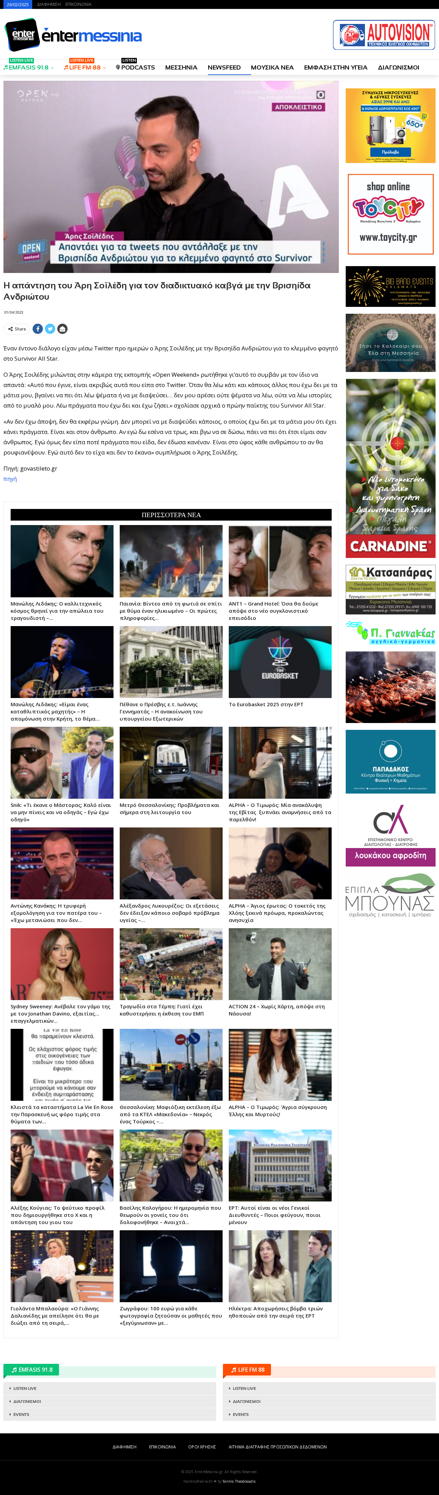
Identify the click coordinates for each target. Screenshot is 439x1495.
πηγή (10, 479)
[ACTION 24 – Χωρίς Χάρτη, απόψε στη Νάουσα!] (280, 964)
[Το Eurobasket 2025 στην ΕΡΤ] (280, 662)
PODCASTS (138, 65)
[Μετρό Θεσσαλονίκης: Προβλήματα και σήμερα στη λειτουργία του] (171, 763)
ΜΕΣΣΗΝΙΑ (181, 67)
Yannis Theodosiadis (239, 1481)
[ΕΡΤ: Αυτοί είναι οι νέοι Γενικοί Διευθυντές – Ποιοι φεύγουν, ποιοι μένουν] (280, 1165)
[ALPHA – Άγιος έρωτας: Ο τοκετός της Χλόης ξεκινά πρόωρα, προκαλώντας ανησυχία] (280, 863)
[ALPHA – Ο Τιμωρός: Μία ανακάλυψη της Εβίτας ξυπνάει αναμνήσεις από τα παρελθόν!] (280, 763)
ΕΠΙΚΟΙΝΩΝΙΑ (79, 4)
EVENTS (21, 1414)
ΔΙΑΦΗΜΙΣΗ (49, 4)
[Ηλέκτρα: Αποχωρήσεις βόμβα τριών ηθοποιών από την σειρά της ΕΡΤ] (280, 1266)
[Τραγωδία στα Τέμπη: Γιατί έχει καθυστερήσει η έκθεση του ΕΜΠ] (171, 964)
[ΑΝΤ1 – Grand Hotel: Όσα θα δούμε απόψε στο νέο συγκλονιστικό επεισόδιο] (280, 561)
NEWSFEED (224, 67)
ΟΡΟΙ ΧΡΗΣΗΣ (202, 1447)
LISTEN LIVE (24, 1388)
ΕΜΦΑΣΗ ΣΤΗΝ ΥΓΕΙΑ (336, 67)
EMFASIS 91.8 (29, 65)
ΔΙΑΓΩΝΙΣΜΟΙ (398, 67)
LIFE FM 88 (85, 65)
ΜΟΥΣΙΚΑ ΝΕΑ (272, 67)
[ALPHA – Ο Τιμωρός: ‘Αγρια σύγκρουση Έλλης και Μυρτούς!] (280, 1065)
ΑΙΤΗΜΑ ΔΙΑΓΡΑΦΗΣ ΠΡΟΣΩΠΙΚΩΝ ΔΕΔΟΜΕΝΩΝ (278, 1447)
